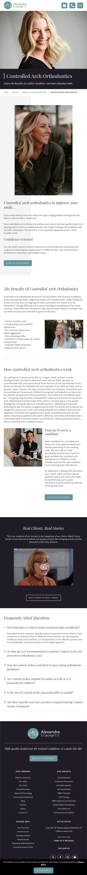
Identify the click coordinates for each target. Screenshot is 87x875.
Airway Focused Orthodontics (34, 92)
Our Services (64, 771)
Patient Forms (23, 832)
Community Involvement (23, 797)
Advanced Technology (23, 793)
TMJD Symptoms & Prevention (64, 801)
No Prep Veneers (64, 789)
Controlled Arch (64, 809)
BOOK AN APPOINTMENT (58, 497)
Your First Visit (23, 828)
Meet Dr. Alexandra (23, 778)
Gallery (23, 809)
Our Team (23, 785)
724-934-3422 (64, 837)
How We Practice (23, 789)
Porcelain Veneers (64, 785)
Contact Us (23, 812)
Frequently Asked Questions (23, 843)
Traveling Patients (23, 835)
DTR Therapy (64, 797)
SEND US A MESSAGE (64, 840)
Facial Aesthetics (64, 778)
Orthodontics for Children (64, 812)
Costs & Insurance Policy (23, 847)
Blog (23, 801)
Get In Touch (64, 821)
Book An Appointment (17, 263)
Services (15, 92)
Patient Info (23, 821)
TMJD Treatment (63, 793)
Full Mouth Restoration (64, 781)
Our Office (23, 781)
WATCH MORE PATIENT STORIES (43, 598)
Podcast (23, 805)
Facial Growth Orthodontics (64, 805)
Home (6, 92)
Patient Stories (23, 839)
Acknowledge (43, 870)
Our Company (23, 771)
